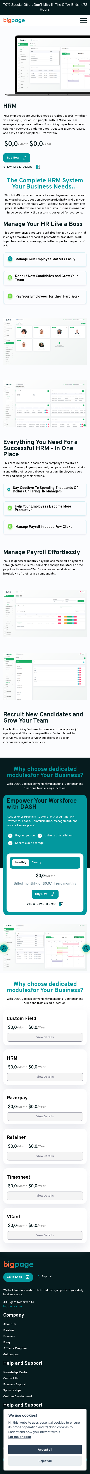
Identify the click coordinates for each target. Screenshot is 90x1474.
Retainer (16, 1137)
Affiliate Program (15, 1348)
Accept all (45, 1449)
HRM (12, 1058)
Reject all (45, 1461)
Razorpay (17, 1098)
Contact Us (11, 1378)
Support (47, 1276)
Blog (6, 1342)
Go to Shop (14, 1277)
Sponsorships (12, 1390)
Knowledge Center (15, 1372)
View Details (45, 1037)
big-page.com (12, 1306)
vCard (13, 1217)
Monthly (20, 862)
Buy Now (13, 158)
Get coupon (11, 1354)
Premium (9, 1336)
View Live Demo (18, 167)
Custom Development (17, 1396)
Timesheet (18, 1177)
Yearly (36, 862)
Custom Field (21, 1019)
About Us (9, 1324)
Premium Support (15, 1384)
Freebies (8, 1330)
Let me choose (19, 1437)
